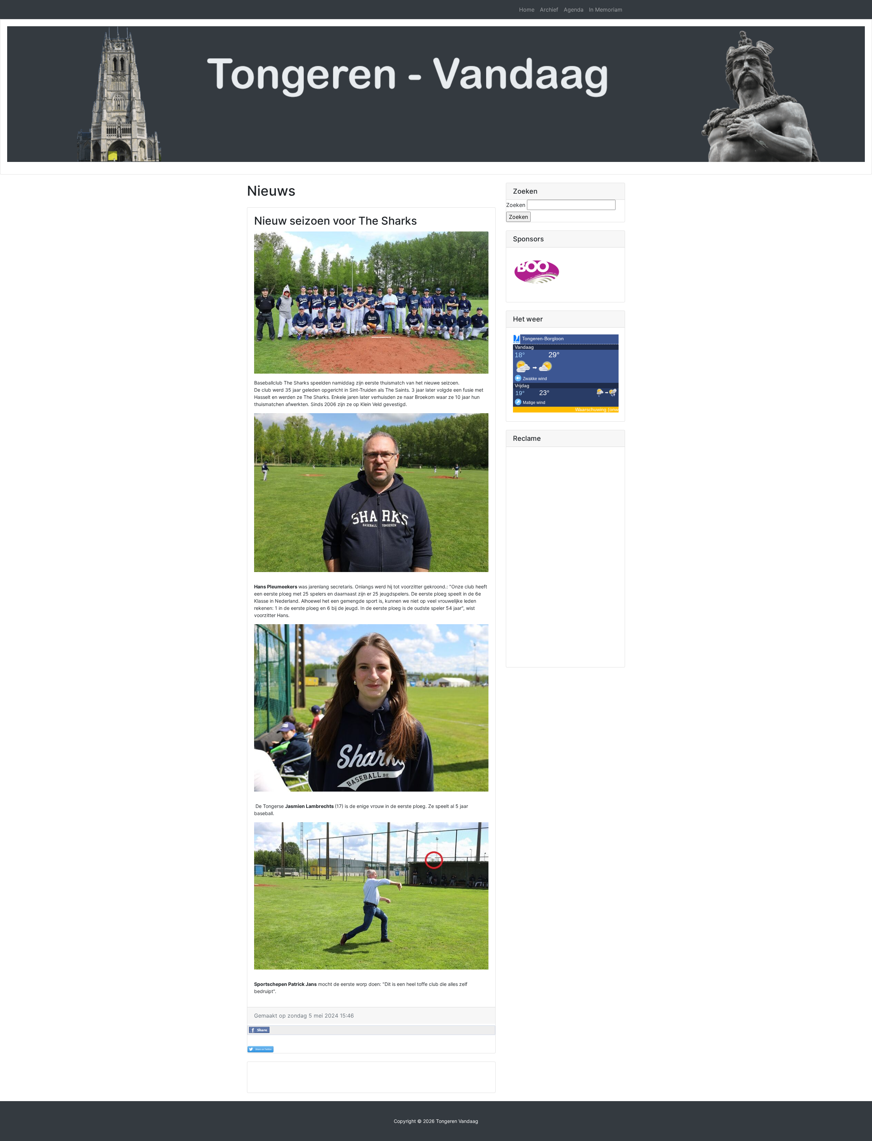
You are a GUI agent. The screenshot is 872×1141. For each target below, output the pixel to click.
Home (526, 9)
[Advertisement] (371, 1077)
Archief (549, 9)
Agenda (573, 9)
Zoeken (515, 204)
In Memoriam (605, 9)
